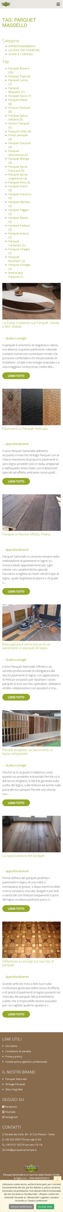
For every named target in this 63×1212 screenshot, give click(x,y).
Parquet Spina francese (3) (18, 168)
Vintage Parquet (15, 1084)
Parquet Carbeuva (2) (16, 243)
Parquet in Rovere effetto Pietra (26, 534)
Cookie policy (13, 1061)
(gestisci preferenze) (34, 1061)
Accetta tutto (45, 1206)
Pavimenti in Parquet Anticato (25, 428)
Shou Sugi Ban (14, 1089)
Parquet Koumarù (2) (16, 259)
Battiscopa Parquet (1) (15, 275)
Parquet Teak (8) (19, 76)
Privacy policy (13, 1056)
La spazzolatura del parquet (23, 855)
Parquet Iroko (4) (19, 131)
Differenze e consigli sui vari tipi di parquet (28, 963)
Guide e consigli (20, 54)
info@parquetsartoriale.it (21, 1150)
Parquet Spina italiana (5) (18, 117)
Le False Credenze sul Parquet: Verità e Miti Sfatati (30, 325)
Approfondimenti (21, 46)
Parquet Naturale (16, 1079)
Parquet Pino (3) (19, 182)
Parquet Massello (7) (16, 90)
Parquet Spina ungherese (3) (18, 176)
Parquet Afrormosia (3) (18, 153)
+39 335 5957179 (14, 1139)
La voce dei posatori (24, 50)
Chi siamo (11, 1046)
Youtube (10, 1112)
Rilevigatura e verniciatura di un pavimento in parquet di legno (26, 646)
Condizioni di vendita (18, 1051)
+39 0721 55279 (14, 1144)
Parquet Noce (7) (19, 96)
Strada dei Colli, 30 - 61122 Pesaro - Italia (29, 1134)
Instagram (11, 1117)
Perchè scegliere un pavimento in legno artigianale (27, 752)
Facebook (11, 1106)
